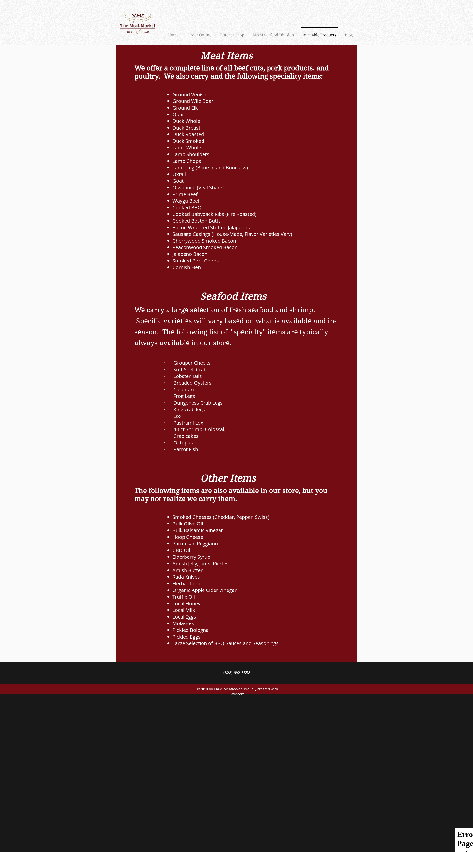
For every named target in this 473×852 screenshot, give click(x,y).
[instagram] (337, 7)
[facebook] (330, 7)
